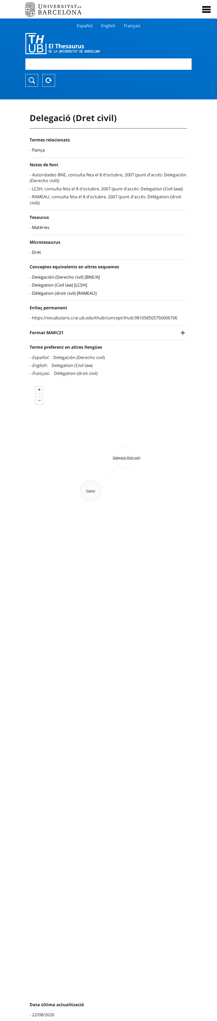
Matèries (40, 227)
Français (132, 26)
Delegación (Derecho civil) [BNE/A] (66, 277)
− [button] (39, 400)
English (108, 26)
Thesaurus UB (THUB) (83, 43)
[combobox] (108, 64)
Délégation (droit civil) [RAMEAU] (64, 293)
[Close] (206, 9)
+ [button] (39, 389)
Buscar (31, 80)
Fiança (38, 150)
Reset (48, 80)
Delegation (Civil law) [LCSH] (59, 285)
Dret (36, 252)
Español (85, 26)
